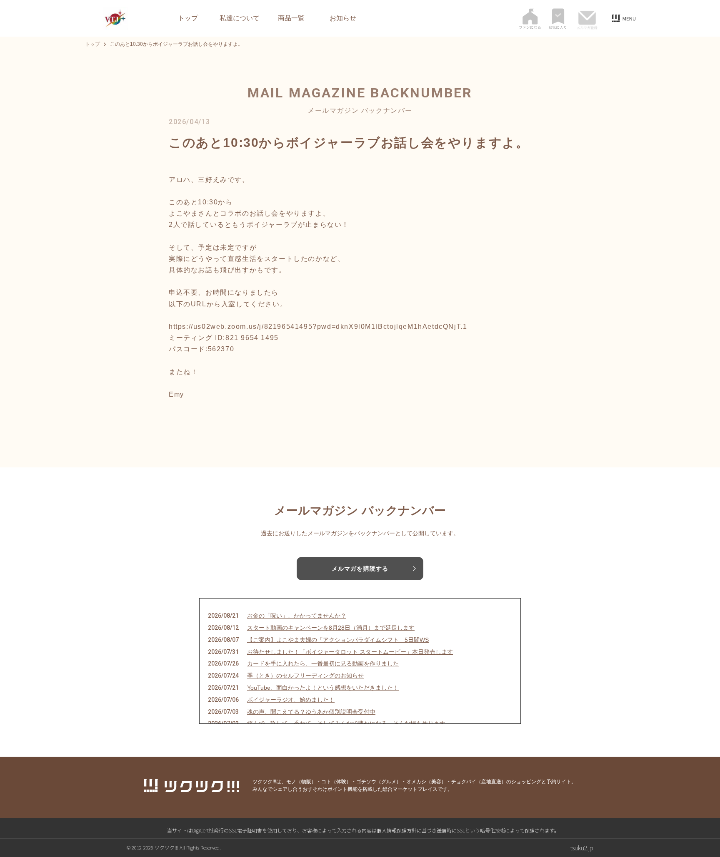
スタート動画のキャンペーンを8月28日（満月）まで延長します (331, 627)
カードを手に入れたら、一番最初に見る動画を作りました (323, 663)
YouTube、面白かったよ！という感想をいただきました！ (323, 687)
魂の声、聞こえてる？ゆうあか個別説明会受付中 (311, 711)
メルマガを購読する (360, 568)
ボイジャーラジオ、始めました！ (291, 699)
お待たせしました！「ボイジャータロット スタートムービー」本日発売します (350, 651)
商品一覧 (291, 18)
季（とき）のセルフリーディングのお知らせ (305, 675)
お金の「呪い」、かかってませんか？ (296, 615)
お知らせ (343, 18)
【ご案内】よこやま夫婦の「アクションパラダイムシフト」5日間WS (338, 639)
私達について (240, 18)
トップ (188, 18)
